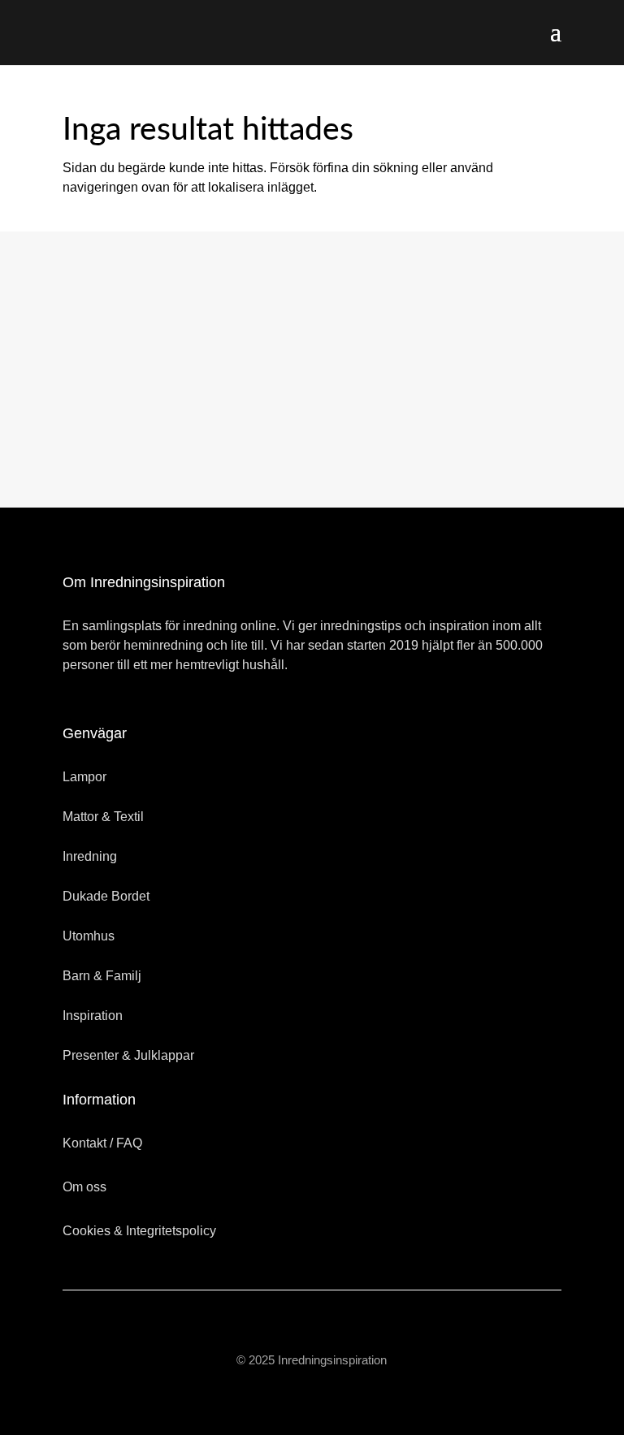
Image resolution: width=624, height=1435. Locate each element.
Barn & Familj (102, 976)
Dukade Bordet (106, 896)
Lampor (84, 777)
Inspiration (93, 1015)
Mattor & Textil (103, 816)
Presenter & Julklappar (128, 1055)
